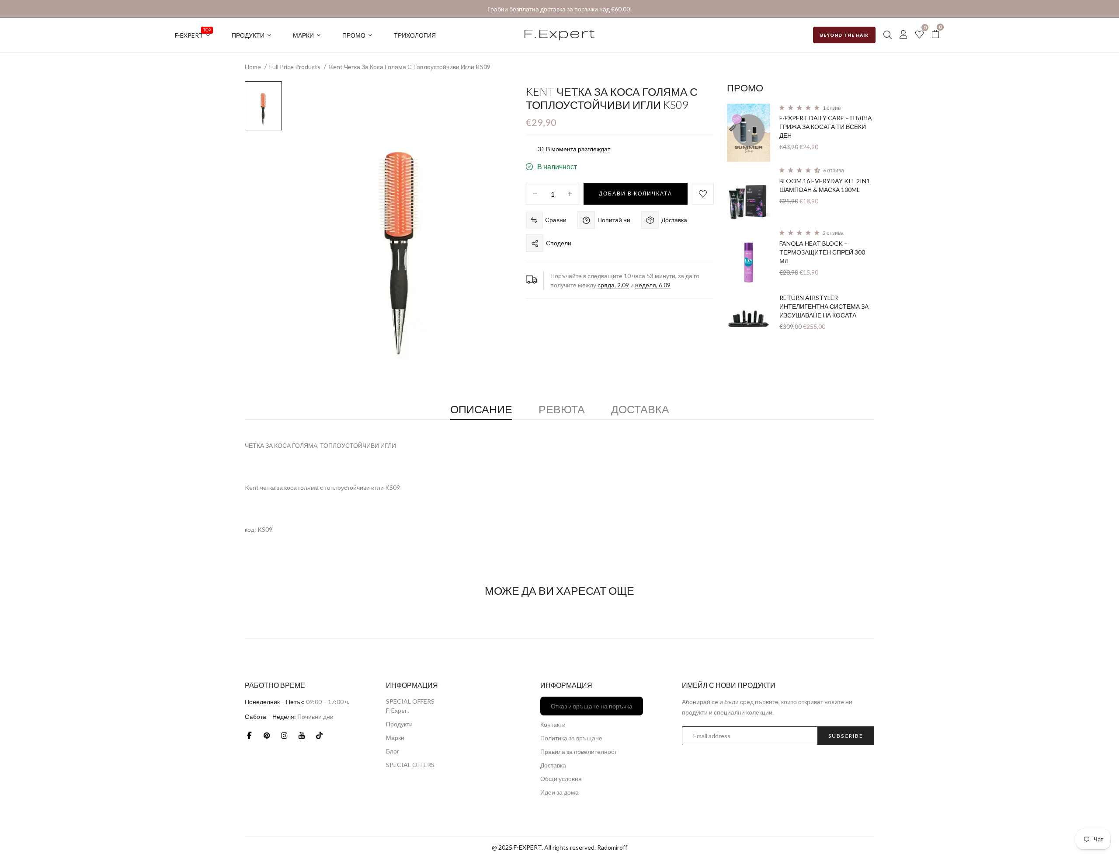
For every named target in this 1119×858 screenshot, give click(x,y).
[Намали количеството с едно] (535, 194)
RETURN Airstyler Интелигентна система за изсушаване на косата (824, 306)
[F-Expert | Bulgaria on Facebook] (249, 735)
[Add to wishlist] (703, 194)
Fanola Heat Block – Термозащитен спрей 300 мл (822, 252)
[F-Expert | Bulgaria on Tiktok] (319, 735)
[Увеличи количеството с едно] (570, 194)
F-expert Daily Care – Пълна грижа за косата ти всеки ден (825, 126)
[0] (919, 35)
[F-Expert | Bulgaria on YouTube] (301, 735)
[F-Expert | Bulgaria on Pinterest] (266, 735)
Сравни (555, 219)
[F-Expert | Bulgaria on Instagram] (284, 735)
